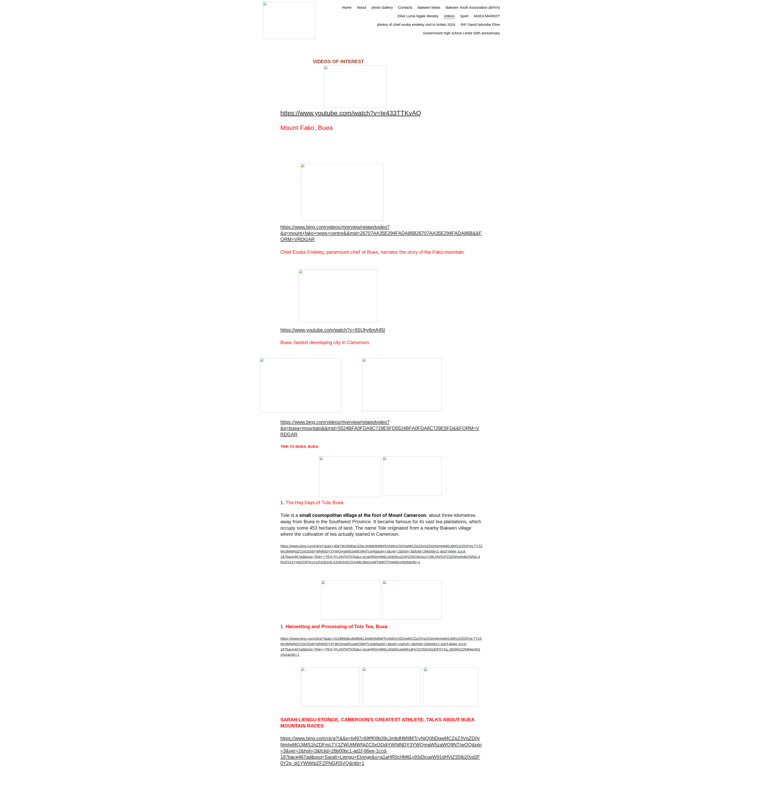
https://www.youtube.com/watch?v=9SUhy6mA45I (332, 330)
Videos (449, 16)
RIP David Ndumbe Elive (480, 25)
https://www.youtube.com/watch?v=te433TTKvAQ (350, 113)
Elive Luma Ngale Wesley (418, 16)
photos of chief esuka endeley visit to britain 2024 (416, 25)
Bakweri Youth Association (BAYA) (473, 8)
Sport (464, 16)
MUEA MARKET (487, 16)
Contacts (405, 8)
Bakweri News (429, 8)
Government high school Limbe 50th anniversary (461, 33)
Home (346, 8)
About (361, 8)
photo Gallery (382, 8)
